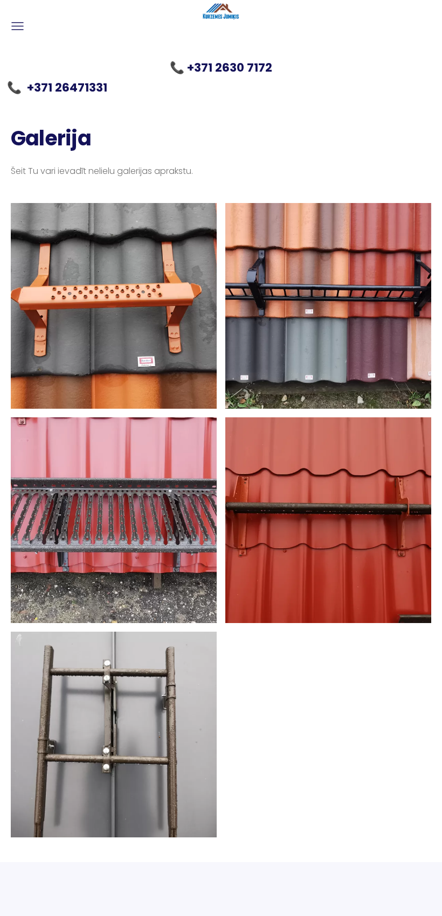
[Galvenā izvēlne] (17, 26)
